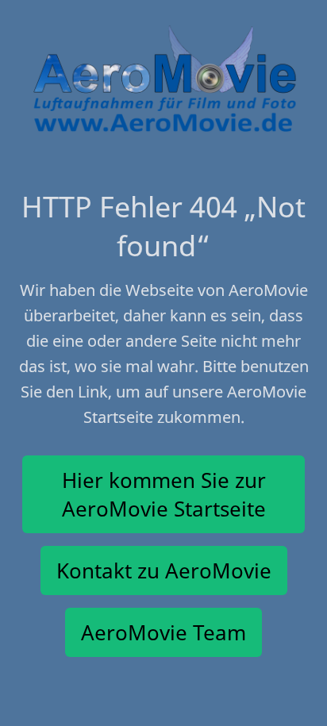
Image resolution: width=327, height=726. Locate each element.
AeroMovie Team (163, 632)
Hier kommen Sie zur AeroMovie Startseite (164, 494)
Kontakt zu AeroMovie (163, 570)
